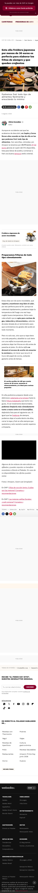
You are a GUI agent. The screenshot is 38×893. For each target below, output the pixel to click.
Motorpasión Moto (26, 832)
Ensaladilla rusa (22, 668)
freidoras (15, 415)
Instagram (23, 703)
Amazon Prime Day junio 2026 (27, 755)
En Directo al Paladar (11, 379)
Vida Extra (23, 803)
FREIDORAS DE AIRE (25, 22)
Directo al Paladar (8, 828)
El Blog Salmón (25, 842)
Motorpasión (24, 828)
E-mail (30, 107)
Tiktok (4, 707)
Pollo (4, 750)
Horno (4, 761)
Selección (13, 509)
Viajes (22, 738)
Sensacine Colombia (27, 870)
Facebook (18, 107)
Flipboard (26, 107)
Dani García (28, 40)
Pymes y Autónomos (27, 846)
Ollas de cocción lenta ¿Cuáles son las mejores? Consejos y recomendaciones (18, 490)
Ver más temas (8, 769)
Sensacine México (26, 866)
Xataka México (7, 860)
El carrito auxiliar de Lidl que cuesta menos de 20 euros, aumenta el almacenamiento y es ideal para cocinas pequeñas (18, 384)
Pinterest (28, 703)
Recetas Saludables (28, 750)
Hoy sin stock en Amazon (11, 241)
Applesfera (6, 807)
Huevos (23, 761)
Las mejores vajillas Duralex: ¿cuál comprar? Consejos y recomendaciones (17, 502)
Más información (22, 891)
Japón (23, 509)
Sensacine (23, 814)
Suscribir (30, 687)
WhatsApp (4, 703)
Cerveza (18, 40)
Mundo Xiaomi (7, 813)
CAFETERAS (7, 22)
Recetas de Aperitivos (6, 744)
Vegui (4, 738)
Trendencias (6, 842)
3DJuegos (23, 800)
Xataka (4, 800)
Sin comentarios (10, 107)
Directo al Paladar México (8, 878)
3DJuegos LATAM (26, 860)
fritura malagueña (14, 401)
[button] (16, 122)
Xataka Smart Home (9, 810)
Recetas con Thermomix (7, 733)
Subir (30, 788)
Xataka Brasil (7, 863)
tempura (17, 153)
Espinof (22, 817)
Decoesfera (6, 846)
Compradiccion (7, 849)
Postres (23, 732)
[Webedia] (8, 789)
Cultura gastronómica (25, 744)
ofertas (31, 509)
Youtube (18, 703)
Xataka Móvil (6, 803)
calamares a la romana (19, 398)
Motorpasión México (27, 876)
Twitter (22, 107)
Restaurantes (7, 754)
